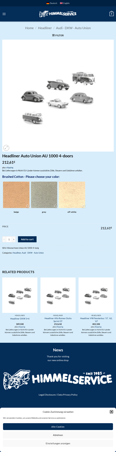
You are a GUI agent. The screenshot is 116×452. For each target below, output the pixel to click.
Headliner (45, 28)
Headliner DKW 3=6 (19, 318)
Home (29, 28)
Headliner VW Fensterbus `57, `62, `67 (96, 319)
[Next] (113, 309)
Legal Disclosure (47, 394)
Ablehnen (58, 435)
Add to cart (27, 239)
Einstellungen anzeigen (58, 443)
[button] (111, 411)
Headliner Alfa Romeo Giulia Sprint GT (58, 319)
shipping (9, 167)
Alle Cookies (57, 426)
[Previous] (2, 309)
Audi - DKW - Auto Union (73, 28)
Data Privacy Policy (67, 394)
